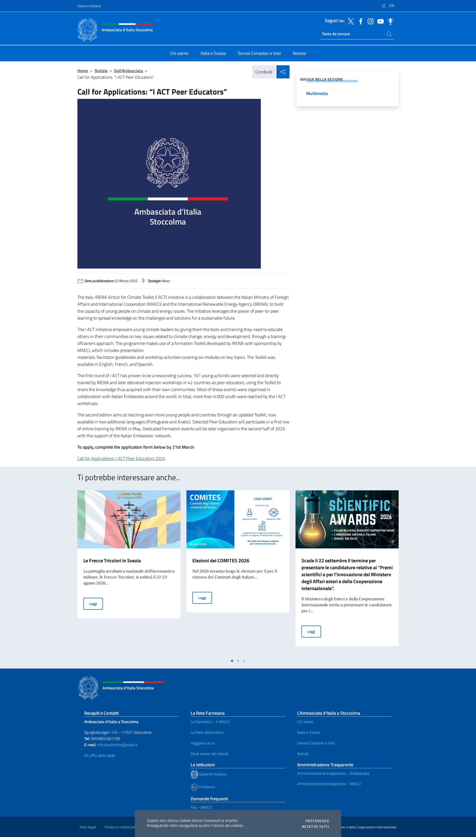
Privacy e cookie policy (122, 827)
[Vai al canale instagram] (369, 21)
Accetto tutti (315, 826)
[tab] (232, 661)
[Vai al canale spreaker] (389, 21)
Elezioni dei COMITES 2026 (220, 560)
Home (82, 70)
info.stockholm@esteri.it (117, 745)
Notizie (101, 70)
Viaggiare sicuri (203, 743)
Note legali (88, 827)
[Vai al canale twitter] (350, 21)
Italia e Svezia (308, 732)
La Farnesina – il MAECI (210, 722)
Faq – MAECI (201, 807)
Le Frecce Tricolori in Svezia (112, 560)
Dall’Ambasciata (128, 70)
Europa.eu (206, 787)
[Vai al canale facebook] (359, 21)
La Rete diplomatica (207, 732)
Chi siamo (305, 722)
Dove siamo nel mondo (209, 754)
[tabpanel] (128, 573)
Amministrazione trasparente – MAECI (329, 784)
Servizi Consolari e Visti (316, 743)
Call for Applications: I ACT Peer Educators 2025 (121, 458)
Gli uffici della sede (99, 755)
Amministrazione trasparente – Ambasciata (333, 773)
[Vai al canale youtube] (379, 21)
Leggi (96, 603)
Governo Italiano (89, 5)
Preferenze (317, 821)
